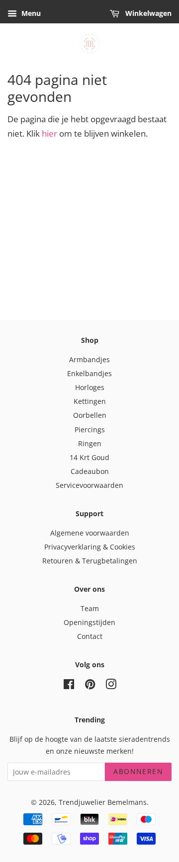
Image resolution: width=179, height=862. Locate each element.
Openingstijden (89, 622)
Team (90, 608)
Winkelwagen (147, 13)
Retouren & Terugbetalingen (89, 560)
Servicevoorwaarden (89, 485)
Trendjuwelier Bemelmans (103, 802)
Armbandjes (89, 359)
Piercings (90, 429)
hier (49, 133)
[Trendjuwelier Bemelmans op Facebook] (69, 686)
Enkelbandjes (89, 373)
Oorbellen (89, 415)
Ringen (89, 443)
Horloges (89, 387)
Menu (30, 13)
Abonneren (138, 771)
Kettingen (90, 401)
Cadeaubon (90, 471)
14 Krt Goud (89, 457)
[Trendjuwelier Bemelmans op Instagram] (110, 686)
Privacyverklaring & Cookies (89, 546)
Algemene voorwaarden (89, 533)
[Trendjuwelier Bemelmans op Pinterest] (90, 686)
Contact (89, 636)
